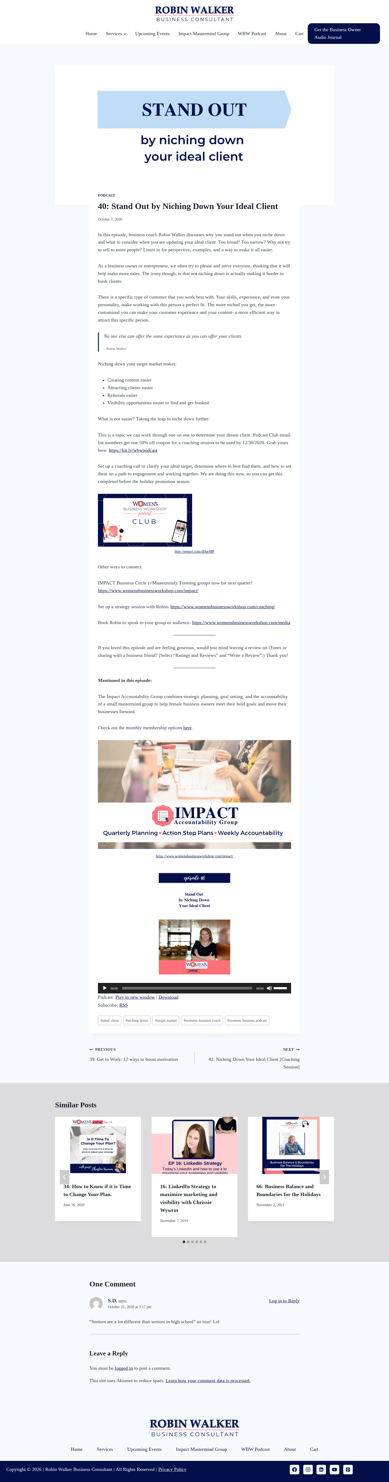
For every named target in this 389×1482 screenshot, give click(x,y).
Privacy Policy (172, 1469)
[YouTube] (334, 1469)
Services (105, 1449)
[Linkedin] (321, 1469)
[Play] (104, 988)
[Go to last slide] (64, 1177)
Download (168, 997)
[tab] (184, 1242)
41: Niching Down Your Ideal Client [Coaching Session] (254, 1058)
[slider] (281, 987)
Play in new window (135, 997)
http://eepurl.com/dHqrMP (194, 551)
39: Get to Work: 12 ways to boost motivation (133, 1054)
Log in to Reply (284, 1300)
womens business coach (202, 1020)
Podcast (106, 195)
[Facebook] (294, 1469)
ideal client (110, 1020)
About (281, 33)
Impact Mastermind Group (203, 33)
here (187, 727)
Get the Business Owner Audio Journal (337, 33)
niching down (137, 1020)
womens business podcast (247, 1020)
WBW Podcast (252, 33)
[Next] (324, 1177)
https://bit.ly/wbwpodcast (133, 450)
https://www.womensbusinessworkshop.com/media (241, 622)
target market (166, 1020)
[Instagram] (308, 1469)
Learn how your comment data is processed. (208, 1380)
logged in (124, 1368)
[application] (194, 988)
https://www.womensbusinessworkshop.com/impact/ (148, 590)
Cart (299, 33)
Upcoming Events (152, 33)
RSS (123, 1005)
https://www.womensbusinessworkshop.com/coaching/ (222, 606)
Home (91, 33)
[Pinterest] (348, 1469)
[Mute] (269, 988)
